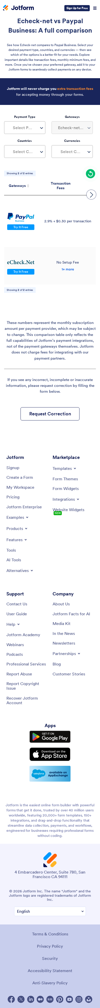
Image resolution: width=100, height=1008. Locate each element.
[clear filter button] (90, 173)
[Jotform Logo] (18, 8)
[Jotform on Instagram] (79, 999)
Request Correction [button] (50, 414)
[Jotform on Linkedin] (30, 999)
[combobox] (24, 127)
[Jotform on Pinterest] (59, 999)
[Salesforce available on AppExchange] (50, 774)
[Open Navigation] (95, 8)
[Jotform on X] (21, 999)
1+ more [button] (68, 269)
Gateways (17, 185)
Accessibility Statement (50, 970)
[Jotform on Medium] (40, 999)
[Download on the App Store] (50, 754)
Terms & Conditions (50, 933)
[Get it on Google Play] (50, 737)
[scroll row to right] (91, 194)
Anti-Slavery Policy (50, 982)
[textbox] (24, 127)
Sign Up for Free (77, 8)
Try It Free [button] (20, 227)
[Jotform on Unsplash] (88, 999)
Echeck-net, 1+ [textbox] (72, 127)
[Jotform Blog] (50, 999)
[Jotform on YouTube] (69, 999)
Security (50, 958)
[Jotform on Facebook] (11, 999)
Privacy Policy (50, 946)
